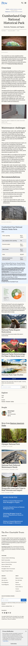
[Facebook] (2, 613)
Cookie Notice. (5, 641)
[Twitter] (8, 612)
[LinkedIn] (6, 613)
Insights (4, 575)
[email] (8, 415)
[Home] (13, 532)
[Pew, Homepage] (4, 3)
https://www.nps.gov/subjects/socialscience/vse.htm (14, 274)
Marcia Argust (11, 410)
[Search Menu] (22, 3)
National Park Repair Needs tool (15, 63)
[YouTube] (10, 613)
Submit (23, 387)
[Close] (25, 631)
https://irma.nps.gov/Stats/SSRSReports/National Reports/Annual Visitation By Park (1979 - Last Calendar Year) (13, 269)
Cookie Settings (14, 643)
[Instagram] (4, 613)
